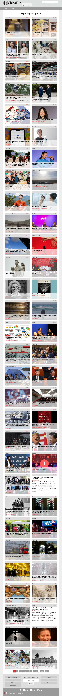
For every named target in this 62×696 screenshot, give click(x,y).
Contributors (55, 5)
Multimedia (45, 5)
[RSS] (41, 690)
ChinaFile (12, 3)
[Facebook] (24, 690)
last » (47, 671)
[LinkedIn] (20, 690)
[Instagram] (31, 690)
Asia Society (20, 693)
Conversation (35, 5)
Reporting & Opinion (26, 5)
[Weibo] (34, 690)
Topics (50, 5)
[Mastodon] (38, 690)
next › (42, 671)
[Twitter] (27, 690)
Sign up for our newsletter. (31, 677)
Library (40, 5)
